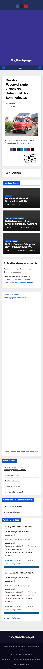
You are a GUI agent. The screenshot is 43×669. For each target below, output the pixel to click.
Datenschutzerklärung (26, 654)
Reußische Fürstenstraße (14, 492)
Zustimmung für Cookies (10, 659)
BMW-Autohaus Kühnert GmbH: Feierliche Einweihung (21, 222)
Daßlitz (8, 195)
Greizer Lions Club (12, 481)
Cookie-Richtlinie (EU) (21, 664)
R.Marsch (12, 104)
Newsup (34, 646)
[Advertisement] (21, 35)
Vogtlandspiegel (21, 60)
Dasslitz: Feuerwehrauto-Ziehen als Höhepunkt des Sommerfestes (30, 158)
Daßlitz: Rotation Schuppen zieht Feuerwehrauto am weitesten (20, 247)
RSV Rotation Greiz (12, 486)
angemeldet (16, 269)
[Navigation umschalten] (20, 67)
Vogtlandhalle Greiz (12, 475)
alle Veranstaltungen (12, 512)
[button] (36, 68)
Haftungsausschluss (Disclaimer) (30, 659)
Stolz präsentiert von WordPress (14, 646)
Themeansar (21, 649)
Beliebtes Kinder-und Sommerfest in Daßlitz (17, 199)
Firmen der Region (18, 218)
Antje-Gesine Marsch (26, 227)
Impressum (13, 654)
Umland (15, 241)
